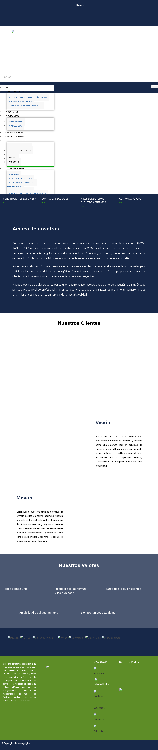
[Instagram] (122, 680)
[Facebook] (122, 670)
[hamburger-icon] (154, 86)
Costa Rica (99, 719)
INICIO (8, 87)
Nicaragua (99, 673)
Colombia (98, 731)
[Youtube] (142, 670)
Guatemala (99, 708)
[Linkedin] (132, 670)
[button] (79, 642)
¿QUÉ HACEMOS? (14, 91)
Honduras (98, 696)
